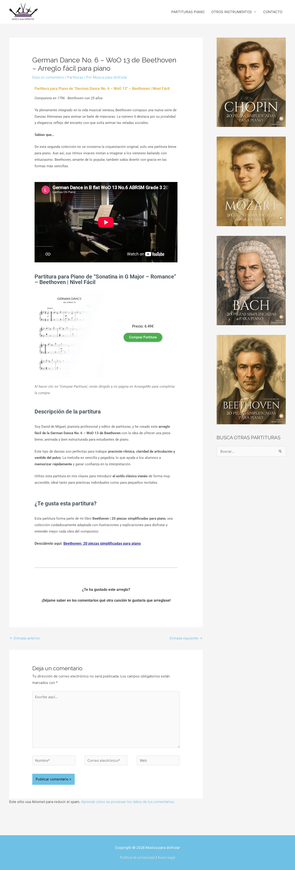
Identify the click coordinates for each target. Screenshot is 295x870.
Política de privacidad (137, 857)
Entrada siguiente (186, 638)
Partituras (75, 77)
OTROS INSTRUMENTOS (231, 12)
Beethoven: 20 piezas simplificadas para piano (102, 543)
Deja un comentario (48, 77)
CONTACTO (272, 12)
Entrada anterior (25, 638)
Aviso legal (166, 857)
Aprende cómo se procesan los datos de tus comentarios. (128, 802)
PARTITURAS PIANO (187, 12)
